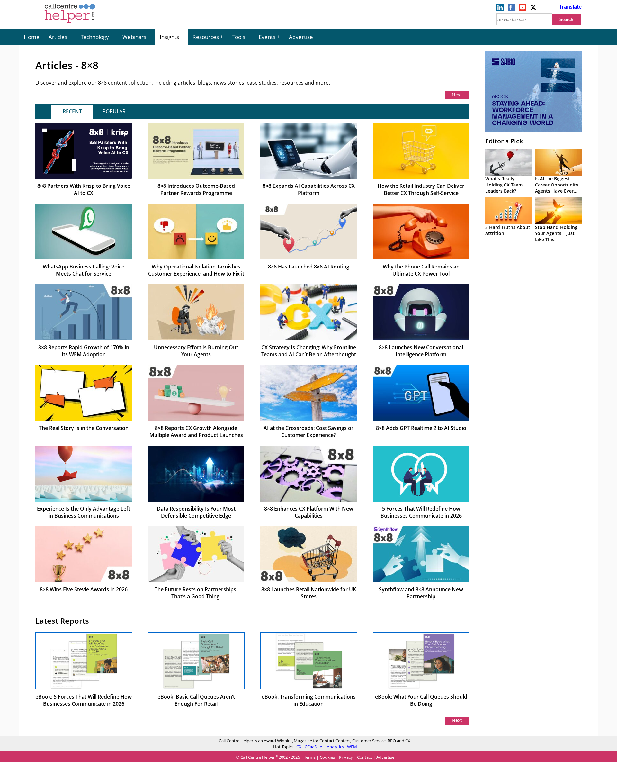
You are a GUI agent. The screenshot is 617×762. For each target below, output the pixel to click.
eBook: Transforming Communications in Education (309, 700)
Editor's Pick (504, 141)
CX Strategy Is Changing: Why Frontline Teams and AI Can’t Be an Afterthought (308, 351)
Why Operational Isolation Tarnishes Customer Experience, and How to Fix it (196, 270)
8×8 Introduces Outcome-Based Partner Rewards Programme (196, 189)
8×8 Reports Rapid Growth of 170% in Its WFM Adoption (83, 351)
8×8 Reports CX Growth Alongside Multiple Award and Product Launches (196, 431)
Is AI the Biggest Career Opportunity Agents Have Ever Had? (556, 188)
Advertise (301, 37)
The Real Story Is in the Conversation (84, 427)
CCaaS (311, 746)
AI (322, 746)
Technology (95, 37)
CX (298, 746)
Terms (310, 757)
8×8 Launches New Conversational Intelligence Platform (421, 351)
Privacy (346, 757)
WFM (352, 746)
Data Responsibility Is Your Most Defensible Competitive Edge (196, 512)
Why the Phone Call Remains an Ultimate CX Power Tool (421, 270)
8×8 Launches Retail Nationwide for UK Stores (308, 593)
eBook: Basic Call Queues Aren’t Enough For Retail (196, 700)
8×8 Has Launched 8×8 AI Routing (308, 266)
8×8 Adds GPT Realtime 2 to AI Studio (421, 427)
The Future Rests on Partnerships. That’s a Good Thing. (196, 593)
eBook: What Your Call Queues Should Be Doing (421, 700)
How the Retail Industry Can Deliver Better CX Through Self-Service (421, 189)
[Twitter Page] (533, 9)
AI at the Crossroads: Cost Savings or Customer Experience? (308, 431)
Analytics (335, 746)
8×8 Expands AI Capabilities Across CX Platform (309, 189)
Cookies (327, 757)
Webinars (134, 37)
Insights (169, 37)
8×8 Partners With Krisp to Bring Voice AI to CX (83, 189)
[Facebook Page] (511, 9)
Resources (205, 37)
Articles (58, 37)
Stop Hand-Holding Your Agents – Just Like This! (556, 233)
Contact (364, 757)
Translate (570, 6)
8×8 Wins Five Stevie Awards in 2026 (84, 589)
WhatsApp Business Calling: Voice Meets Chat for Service (83, 270)
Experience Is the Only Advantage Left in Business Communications (83, 512)
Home (32, 37)
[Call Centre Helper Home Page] (69, 23)
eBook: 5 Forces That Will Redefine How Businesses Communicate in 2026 (83, 700)
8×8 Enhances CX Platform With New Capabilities (308, 512)
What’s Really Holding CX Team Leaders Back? (504, 185)
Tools (238, 37)
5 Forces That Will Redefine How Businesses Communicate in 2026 (421, 512)
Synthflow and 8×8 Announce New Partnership (421, 593)
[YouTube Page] (522, 9)
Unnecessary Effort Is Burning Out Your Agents (196, 351)
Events (267, 37)
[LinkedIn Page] (500, 9)
